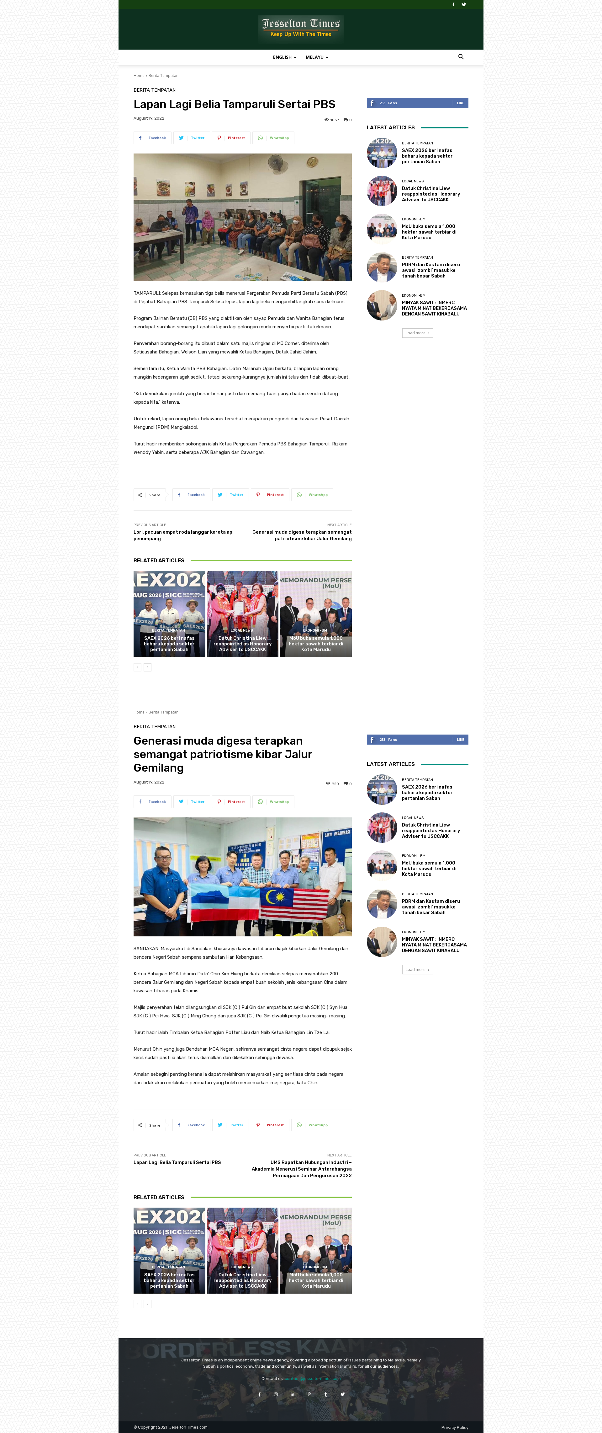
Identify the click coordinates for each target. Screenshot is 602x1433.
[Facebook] (453, 4)
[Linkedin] (293, 1394)
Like (460, 102)
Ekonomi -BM (315, 630)
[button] (460, 58)
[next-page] (147, 667)
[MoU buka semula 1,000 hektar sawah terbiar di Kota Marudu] (316, 614)
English (282, 57)
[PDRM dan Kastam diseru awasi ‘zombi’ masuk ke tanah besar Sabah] (382, 267)
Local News (242, 630)
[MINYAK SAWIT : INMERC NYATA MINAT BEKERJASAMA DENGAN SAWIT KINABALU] (382, 305)
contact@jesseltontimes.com (313, 1378)
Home (139, 75)
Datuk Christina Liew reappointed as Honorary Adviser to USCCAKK (243, 643)
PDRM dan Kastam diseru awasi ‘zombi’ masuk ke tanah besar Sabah (431, 270)
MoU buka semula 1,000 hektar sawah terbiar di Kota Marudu (316, 643)
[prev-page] (137, 667)
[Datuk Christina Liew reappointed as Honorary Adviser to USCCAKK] (243, 614)
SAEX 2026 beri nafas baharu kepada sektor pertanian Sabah (169, 643)
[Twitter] (463, 4)
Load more (415, 333)
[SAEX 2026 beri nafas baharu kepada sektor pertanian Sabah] (169, 614)
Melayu (315, 57)
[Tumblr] (326, 1394)
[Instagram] (276, 1394)
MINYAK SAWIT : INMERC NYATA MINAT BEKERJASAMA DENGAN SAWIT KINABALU (434, 308)
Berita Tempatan (163, 75)
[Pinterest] (309, 1394)
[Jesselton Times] (301, 29)
